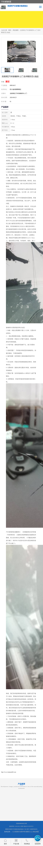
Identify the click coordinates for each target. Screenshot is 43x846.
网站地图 (36, 831)
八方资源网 (15, 831)
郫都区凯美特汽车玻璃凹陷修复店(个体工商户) (17, 829)
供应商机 (16, 30)
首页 (9, 30)
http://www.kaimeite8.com (8, 772)
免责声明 (22, 831)
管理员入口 (29, 831)
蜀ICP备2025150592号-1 (27, 826)
